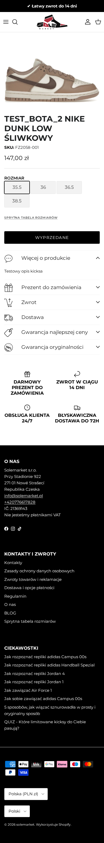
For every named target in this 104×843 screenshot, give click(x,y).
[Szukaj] (17, 22)
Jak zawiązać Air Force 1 (28, 690)
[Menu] (6, 22)
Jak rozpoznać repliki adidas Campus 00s (45, 656)
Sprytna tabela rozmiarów (31, 217)
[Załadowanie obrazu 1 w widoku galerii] (52, 73)
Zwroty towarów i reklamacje (33, 579)
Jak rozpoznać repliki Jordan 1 (33, 681)
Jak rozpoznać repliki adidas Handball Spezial (49, 665)
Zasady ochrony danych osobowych (39, 570)
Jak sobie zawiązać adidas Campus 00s (43, 698)
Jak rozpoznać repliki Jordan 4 (34, 673)
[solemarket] (52, 22)
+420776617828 (19, 502)
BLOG (10, 613)
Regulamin (15, 596)
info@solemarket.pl (23, 495)
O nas (10, 604)
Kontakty (13, 562)
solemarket (25, 824)
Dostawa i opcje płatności (29, 587)
